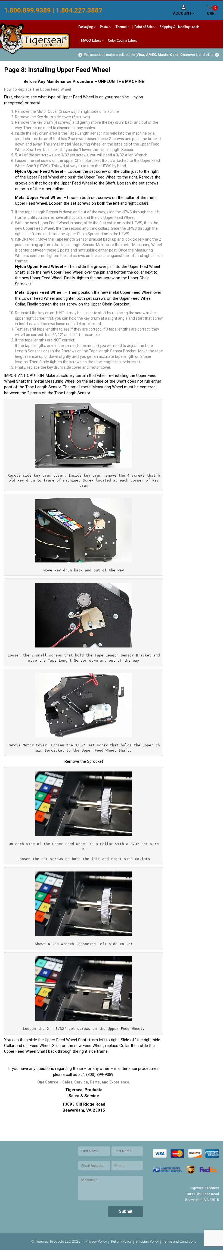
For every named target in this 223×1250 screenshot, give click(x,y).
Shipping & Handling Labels (179, 27)
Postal (104, 27)
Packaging (86, 27)
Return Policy (121, 1241)
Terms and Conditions (179, 1241)
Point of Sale (143, 27)
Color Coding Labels (122, 40)
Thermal (122, 27)
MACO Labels (91, 40)
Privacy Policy (96, 1241)
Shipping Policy (147, 1241)
